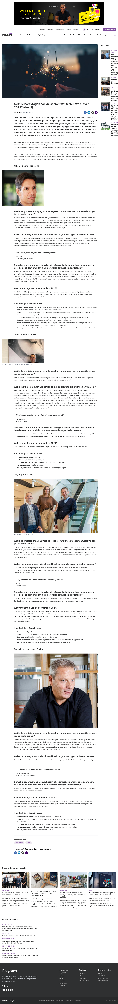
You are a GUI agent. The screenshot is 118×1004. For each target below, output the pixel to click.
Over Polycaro (103, 978)
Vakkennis (50, 29)
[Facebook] (85, 112)
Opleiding (41, 35)
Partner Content (70, 35)
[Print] (96, 112)
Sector (22, 35)
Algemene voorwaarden (46, 1000)
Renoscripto (82, 973)
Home (4, 40)
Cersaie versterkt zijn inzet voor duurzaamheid (18, 935)
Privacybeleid (69, 1000)
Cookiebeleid (59, 1000)
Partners (68, 29)
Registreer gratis (109, 29)
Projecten (42, 29)
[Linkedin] (88, 112)
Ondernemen (31, 35)
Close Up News (84, 981)
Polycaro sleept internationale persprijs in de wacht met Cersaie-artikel (43, 893)
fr (87, 29)
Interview (59, 35)
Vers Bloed (94, 35)
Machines (50, 35)
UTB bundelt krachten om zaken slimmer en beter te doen (15, 894)
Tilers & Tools (83, 35)
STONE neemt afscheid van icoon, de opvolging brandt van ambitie (72, 895)
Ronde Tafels (60, 29)
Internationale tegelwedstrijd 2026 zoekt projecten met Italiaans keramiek (20, 955)
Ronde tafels (63, 983)
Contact (100, 973)
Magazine (76, 29)
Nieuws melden (103, 981)
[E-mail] (92, 112)
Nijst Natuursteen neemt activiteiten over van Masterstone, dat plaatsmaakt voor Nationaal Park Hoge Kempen (19, 927)
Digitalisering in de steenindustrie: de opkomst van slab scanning (19, 948)
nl (84, 29)
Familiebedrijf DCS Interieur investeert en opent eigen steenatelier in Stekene (18, 941)
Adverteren (102, 976)
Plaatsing (102, 35)
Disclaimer (78, 1000)
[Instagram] (11, 989)
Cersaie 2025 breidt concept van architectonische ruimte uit (101, 894)
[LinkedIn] (3, 989)
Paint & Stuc (82, 978)
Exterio (81, 976)
